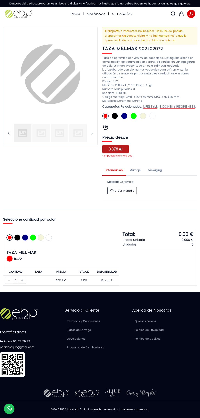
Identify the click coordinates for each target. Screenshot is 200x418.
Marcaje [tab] (135, 170)
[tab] (22, 133)
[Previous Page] (9, 133)
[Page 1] (22, 133)
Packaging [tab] (155, 170)
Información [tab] (114, 170)
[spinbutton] (15, 280)
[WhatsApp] (9, 409)
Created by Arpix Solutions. (135, 409)
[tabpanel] (149, 186)
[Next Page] (92, 133)
